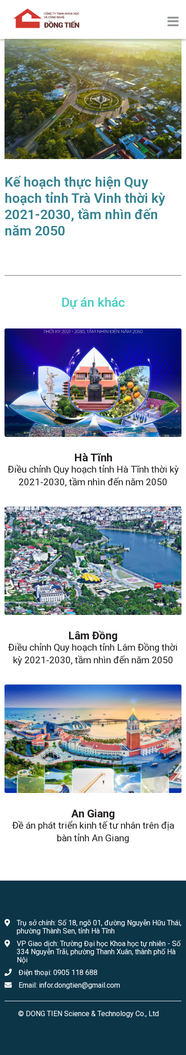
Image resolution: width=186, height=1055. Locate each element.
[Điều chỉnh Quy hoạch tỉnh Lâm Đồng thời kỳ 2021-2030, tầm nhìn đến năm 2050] (93, 560)
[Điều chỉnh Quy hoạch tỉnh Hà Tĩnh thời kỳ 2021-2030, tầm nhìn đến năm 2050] (93, 382)
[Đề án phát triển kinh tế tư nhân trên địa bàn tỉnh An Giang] (93, 739)
